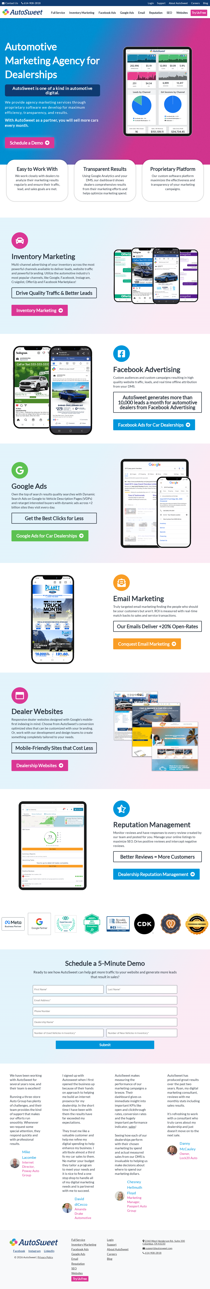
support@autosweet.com (159, 1248)
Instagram (34, 1251)
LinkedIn (49, 1251)
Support (161, 3)
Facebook (19, 1251)
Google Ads (127, 12)
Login (151, 3)
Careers (195, 3)
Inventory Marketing (81, 12)
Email (141, 12)
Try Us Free (199, 12)
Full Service (58, 12)
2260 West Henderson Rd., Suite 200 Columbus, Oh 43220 (164, 1242)
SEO (169, 12)
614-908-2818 (153, 1253)
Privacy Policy (45, 1257)
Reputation (155, 12)
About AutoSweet (178, 3)
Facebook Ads (107, 12)
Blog (205, 3)
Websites (182, 12)
